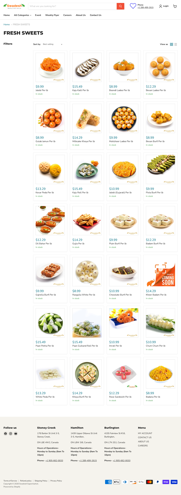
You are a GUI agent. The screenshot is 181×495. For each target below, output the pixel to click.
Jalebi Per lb (42, 90)
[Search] (120, 6)
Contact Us (95, 15)
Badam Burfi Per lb (155, 243)
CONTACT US (144, 437)
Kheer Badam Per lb (156, 294)
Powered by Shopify (12, 486)
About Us (81, 15)
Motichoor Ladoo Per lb (121, 141)
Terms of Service (10, 481)
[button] (164, 6)
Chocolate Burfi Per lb (120, 294)
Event (38, 15)
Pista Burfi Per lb (154, 192)
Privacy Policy (56, 481)
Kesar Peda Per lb (45, 192)
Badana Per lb (153, 396)
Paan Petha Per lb (45, 345)
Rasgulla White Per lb (83, 294)
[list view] (175, 44)
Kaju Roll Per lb (80, 192)
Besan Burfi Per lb (155, 141)
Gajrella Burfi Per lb (46, 294)
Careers (67, 15)
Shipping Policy (41, 481)
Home (7, 15)
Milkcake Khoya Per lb (83, 141)
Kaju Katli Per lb (80, 90)
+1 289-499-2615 (145, 7)
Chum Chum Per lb (155, 345)
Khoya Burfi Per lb (81, 396)
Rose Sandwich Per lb (120, 396)
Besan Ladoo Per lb (156, 90)
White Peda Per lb (45, 396)
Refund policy (26, 481)
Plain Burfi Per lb (117, 243)
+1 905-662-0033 (54, 460)
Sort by (36, 44)
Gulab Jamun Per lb (45, 141)
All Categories (22, 15)
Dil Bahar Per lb (44, 243)
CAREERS (143, 445)
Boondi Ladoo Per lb (119, 90)
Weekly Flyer (52, 15)
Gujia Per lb (78, 243)
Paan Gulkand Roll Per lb (85, 345)
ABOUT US (143, 441)
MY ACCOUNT (145, 433)
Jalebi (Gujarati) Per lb (120, 192)
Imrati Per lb (115, 345)
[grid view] (172, 44)
